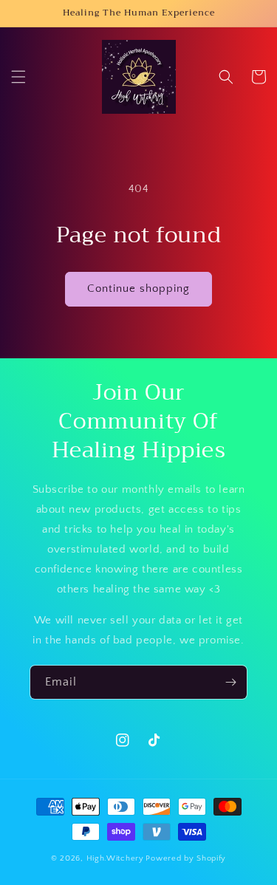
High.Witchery (115, 858)
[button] (18, 77)
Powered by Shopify (186, 858)
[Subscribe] (230, 682)
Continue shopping (138, 288)
